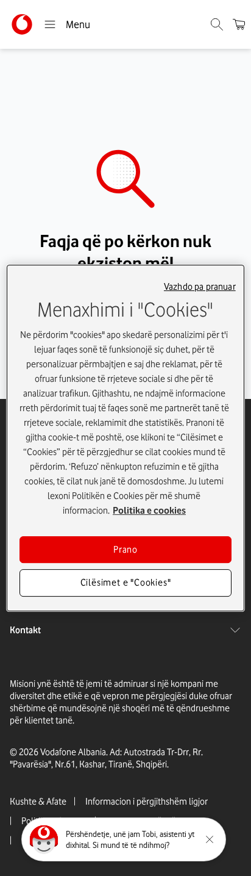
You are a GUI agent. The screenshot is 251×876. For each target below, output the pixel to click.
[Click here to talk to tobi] (44, 839)
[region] (125, 438)
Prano (125, 549)
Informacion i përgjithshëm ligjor (146, 801)
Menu (78, 24)
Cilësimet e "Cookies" (125, 583)
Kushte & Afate (38, 801)
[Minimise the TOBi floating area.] (209, 839)
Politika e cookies (149, 510)
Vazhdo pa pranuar (200, 286)
